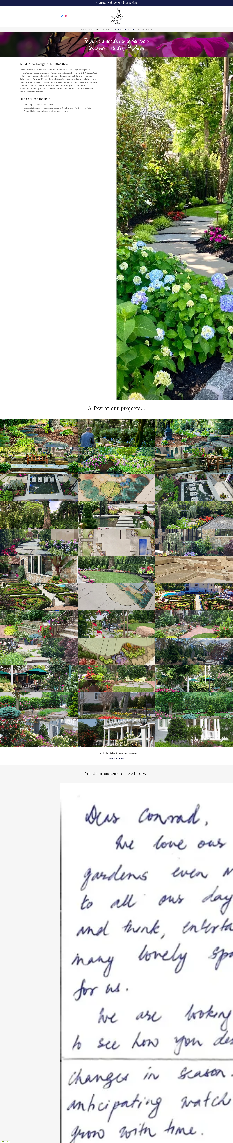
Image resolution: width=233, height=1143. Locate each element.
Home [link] (83, 29)
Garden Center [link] (144, 29)
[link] (62, 16)
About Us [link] (93, 29)
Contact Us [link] (106, 29)
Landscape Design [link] (124, 29)
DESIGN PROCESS (116, 758)
